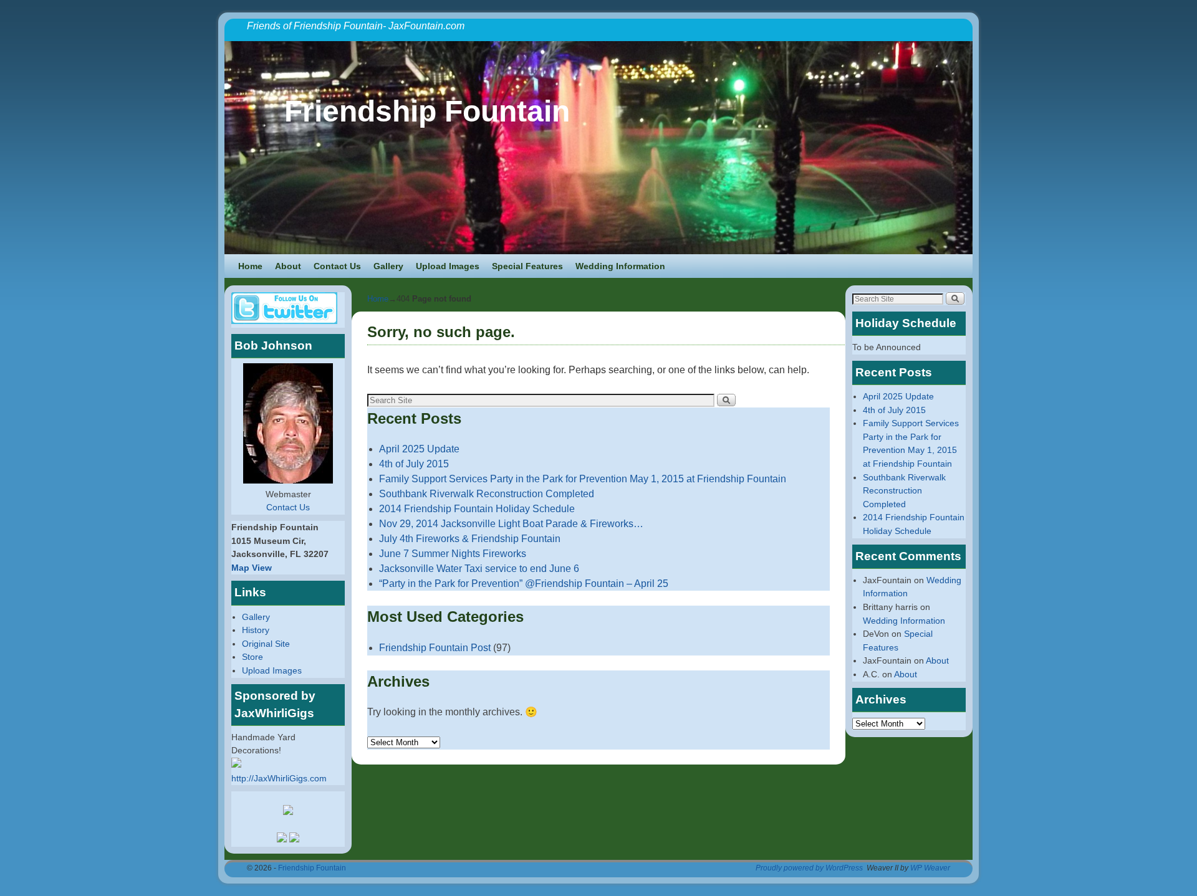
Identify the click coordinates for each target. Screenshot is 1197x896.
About (288, 266)
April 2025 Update (419, 449)
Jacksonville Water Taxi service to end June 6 (479, 568)
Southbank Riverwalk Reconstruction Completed (486, 494)
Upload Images (447, 266)
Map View (251, 568)
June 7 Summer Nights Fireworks (452, 553)
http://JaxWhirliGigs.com (279, 778)
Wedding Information (620, 266)
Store (252, 657)
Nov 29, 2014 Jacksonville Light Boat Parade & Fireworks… (511, 523)
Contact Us (337, 266)
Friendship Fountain (427, 111)
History (255, 630)
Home (250, 266)
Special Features (527, 266)
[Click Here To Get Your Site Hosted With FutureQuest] (288, 812)
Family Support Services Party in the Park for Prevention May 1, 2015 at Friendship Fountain (582, 479)
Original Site (266, 644)
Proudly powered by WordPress (809, 868)
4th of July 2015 (414, 464)
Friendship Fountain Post (435, 647)
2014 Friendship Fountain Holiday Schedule (477, 508)
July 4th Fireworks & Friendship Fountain (469, 538)
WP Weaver (930, 868)
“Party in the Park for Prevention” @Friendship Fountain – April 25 (523, 583)
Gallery (388, 266)
